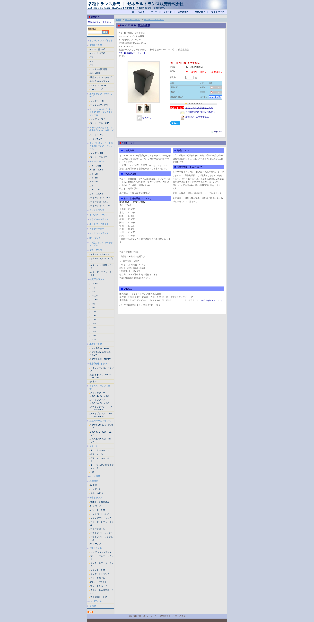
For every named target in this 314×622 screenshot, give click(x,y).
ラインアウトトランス (101, 518)
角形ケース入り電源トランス (102, 591)
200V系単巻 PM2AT (100, 359)
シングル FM (96, 153)
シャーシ (93, 446)
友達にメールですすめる (197, 117)
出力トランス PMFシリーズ (101, 95)
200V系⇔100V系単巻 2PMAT (101, 353)
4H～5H (94, 178)
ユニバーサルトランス (100, 421)
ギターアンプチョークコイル (102, 273)
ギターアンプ (95, 250)
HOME (118, 19)
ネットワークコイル (99, 224)
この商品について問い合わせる (200, 112)
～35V (93, 335)
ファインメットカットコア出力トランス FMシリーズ (101, 146)
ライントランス (96, 210)
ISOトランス (95, 548)
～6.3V (94, 295)
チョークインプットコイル (102, 523)
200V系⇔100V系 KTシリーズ (101, 440)
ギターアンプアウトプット (102, 259)
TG (91, 57)
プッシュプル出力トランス (102, 557)
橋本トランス (95, 497)
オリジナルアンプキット (101, 40)
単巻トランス (95, 344)
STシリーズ (95, 506)
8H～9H (94, 181)
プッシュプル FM (98, 157)
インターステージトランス (102, 564)
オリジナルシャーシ (99, 450)
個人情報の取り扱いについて (142, 616)
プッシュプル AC (98, 138)
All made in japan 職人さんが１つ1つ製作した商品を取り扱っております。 (127, 8)
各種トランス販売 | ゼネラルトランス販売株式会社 (135, 3)
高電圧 (93, 381)
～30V (93, 331)
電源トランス (95, 45)
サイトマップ (217, 12)
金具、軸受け (96, 493)
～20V (93, 323)
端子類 (93, 485)
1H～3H (94, 174)
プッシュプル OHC (99, 123)
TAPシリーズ (96, 89)
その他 (92, 606)
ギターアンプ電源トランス (102, 266)
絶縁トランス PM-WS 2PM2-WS (101, 376)
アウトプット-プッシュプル (101, 538)
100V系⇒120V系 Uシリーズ (101, 426)
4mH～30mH (96, 166)
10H (92, 186)
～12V (93, 311)
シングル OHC (97, 119)
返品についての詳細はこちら (199, 107)
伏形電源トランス (98, 597)
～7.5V (94, 299)
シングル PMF (97, 101)
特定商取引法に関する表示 (173, 616)
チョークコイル (96, 161)
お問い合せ (200, 12)
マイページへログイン (161, 12)
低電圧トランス (96, 279)
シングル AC (96, 135)
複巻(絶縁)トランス (99, 363)
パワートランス (97, 510)
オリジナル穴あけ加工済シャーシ (102, 466)
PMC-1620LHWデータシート (132, 53)
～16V (93, 315)
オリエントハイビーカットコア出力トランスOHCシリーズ (101, 112)
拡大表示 (146, 118)
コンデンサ (95, 489)
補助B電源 (95, 73)
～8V (92, 304)
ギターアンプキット (99, 254)
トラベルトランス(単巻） (99, 387)
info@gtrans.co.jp (212, 300)
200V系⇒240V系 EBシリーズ (101, 433)
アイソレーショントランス (102, 369)
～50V (93, 339)
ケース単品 (94, 476)
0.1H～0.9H (96, 169)
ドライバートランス (99, 219)
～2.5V (94, 283)
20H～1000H (96, 194)
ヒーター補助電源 (98, 69)
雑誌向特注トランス (99, 81)
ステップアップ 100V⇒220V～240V (99, 401)
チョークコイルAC (99, 202)
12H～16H (95, 189)
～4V (92, 287)
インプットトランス (99, 214)
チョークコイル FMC (100, 205)
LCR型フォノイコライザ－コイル (101, 244)
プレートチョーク (98, 586)
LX (91, 61)
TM (91, 65)
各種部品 (93, 481)
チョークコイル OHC (100, 197)
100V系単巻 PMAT (99, 348)
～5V (92, 291)
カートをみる (138, 12)
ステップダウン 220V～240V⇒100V (101, 415)
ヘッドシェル (95, 601)
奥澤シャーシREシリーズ (101, 459)
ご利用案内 (183, 12)
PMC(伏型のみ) (97, 49)
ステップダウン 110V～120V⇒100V (101, 408)
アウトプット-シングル (101, 533)
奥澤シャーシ (96, 454)
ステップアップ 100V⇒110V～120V (99, 394)
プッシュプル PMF (99, 105)
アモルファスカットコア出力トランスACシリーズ (101, 129)
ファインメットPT (99, 85)
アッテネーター (96, 228)
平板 (92, 472)
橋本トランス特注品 (99, 502)
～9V (92, 307)
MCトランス (95, 238)
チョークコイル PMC (154, 19)
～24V (93, 327)
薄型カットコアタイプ (101, 77)
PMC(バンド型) (97, 53)
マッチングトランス (99, 233)
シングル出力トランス (101, 552)
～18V (93, 319)
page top (218, 132)
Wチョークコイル (98, 582)
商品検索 (92, 29)
